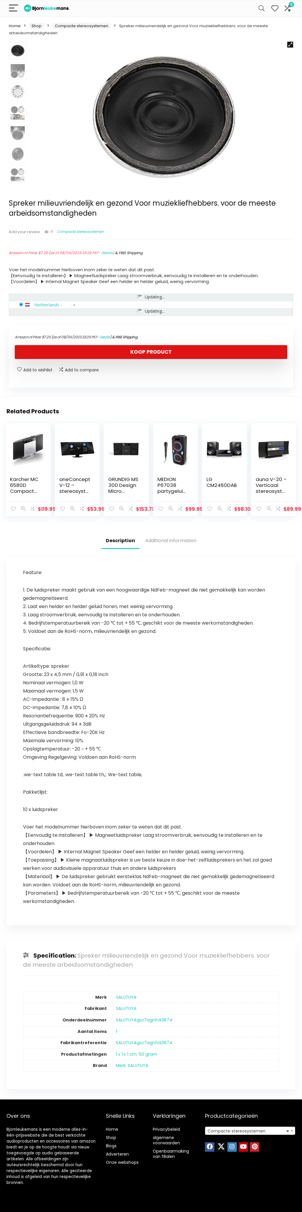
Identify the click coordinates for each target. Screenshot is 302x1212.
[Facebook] (209, 1147)
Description (120, 540)
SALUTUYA (126, 997)
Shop (37, 26)
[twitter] (221, 1147)
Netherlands (46, 305)
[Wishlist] (274, 8)
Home (15, 26)
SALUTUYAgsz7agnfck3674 (144, 1020)
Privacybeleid (166, 1129)
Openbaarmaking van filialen (171, 1153)
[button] (290, 45)
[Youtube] (243, 1147)
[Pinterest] (254, 1147)
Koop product (151, 351)
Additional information (170, 540)
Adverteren (117, 1154)
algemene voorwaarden (166, 1140)
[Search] (262, 8)
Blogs (111, 1146)
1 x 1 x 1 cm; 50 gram (136, 1054)
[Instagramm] (232, 1147)
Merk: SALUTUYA (132, 1065)
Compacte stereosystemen (81, 26)
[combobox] (250, 1131)
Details (107, 252)
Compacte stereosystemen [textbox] (248, 1131)
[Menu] (13, 8)
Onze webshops (122, 1162)
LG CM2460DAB (221, 482)
